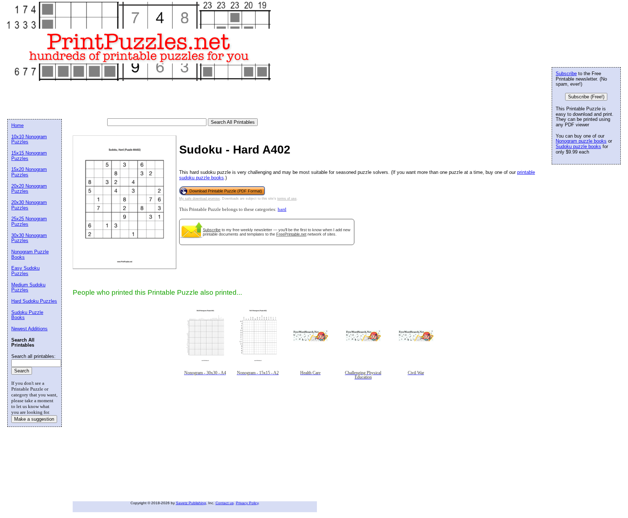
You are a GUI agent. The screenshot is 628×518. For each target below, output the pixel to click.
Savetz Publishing (191, 503)
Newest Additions (29, 328)
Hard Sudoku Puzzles (34, 301)
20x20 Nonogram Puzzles (29, 188)
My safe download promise (199, 198)
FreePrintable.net (291, 234)
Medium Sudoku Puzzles (28, 287)
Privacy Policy (247, 503)
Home (17, 125)
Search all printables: (33, 356)
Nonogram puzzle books (581, 141)
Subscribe (212, 230)
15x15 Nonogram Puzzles (29, 155)
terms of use (287, 198)
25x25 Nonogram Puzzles (29, 221)
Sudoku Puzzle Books (27, 315)
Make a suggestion (34, 419)
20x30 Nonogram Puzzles (29, 205)
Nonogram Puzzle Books (30, 254)
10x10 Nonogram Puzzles (29, 139)
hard (282, 209)
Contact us (225, 503)
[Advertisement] (139, 100)
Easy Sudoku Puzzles (25, 270)
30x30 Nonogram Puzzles (29, 238)
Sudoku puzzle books (578, 146)
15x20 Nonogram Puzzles (29, 172)
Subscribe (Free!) (586, 96)
